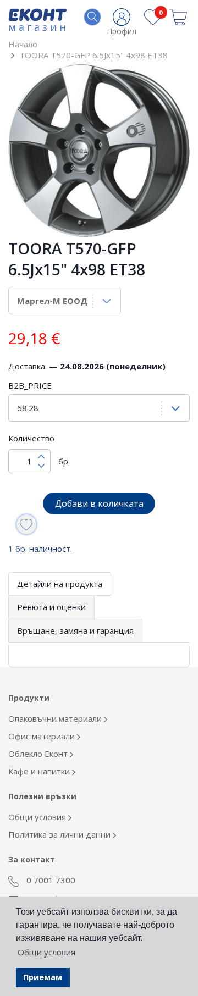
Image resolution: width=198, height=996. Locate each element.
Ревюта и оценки (51, 606)
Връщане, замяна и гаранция (75, 630)
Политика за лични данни (60, 834)
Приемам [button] (42, 977)
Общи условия (38, 816)
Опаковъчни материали (56, 718)
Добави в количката (99, 503)
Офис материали (42, 736)
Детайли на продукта (59, 583)
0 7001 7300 (49, 880)
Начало (22, 43)
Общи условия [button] (46, 952)
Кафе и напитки (40, 771)
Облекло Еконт (39, 753)
